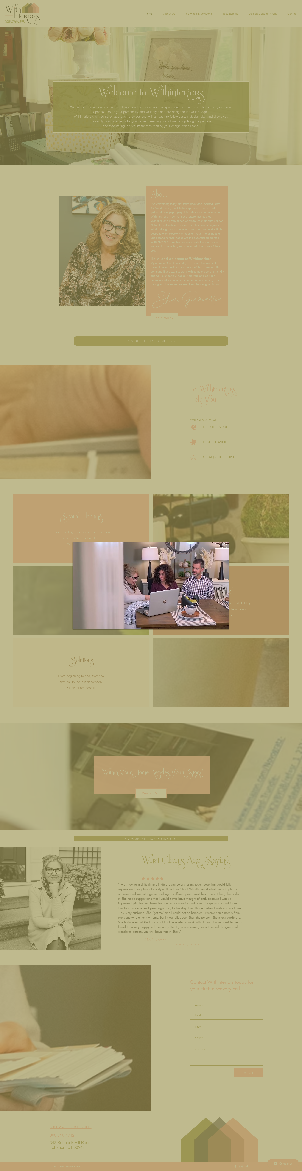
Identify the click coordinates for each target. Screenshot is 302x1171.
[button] (224, 546)
